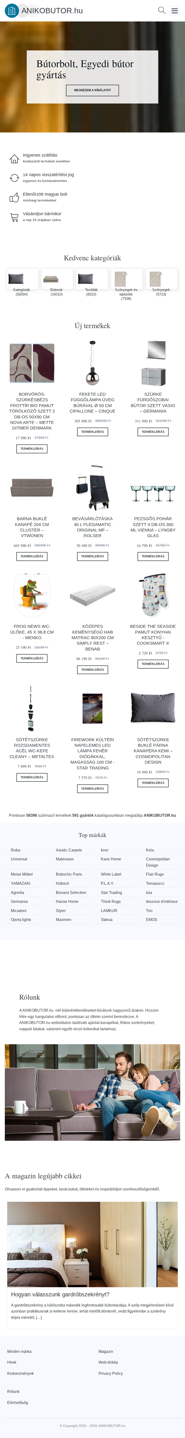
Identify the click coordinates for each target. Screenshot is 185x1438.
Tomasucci (155, 883)
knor (104, 850)
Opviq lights (21, 920)
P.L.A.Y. (107, 883)
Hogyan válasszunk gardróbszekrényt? (60, 1294)
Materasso (65, 859)
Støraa (106, 920)
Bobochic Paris (69, 874)
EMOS (151, 920)
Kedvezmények (20, 1373)
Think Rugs (111, 901)
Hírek (11, 1362)
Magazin (106, 1351)
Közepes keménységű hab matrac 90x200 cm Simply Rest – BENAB (93, 637)
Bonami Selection (71, 893)
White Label (111, 874)
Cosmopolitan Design (158, 862)
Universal (19, 859)
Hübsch (62, 883)
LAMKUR (109, 911)
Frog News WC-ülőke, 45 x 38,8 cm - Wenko (32, 632)
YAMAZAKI (20, 883)
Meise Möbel (22, 874)
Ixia (149, 893)
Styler (61, 911)
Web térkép (108, 1362)
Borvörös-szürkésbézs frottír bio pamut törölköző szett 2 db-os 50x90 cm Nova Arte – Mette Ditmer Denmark (32, 411)
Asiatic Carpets (69, 850)
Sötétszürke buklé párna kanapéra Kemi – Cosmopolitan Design (153, 751)
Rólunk (13, 1392)
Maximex (63, 920)
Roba (15, 850)
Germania (19, 901)
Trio (149, 911)
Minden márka (19, 1351)
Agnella (17, 893)
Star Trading (111, 893)
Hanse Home (67, 901)
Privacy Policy (111, 1373)
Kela (150, 850)
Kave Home (111, 859)
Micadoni (18, 911)
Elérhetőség (17, 1403)
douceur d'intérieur (162, 901)
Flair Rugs (155, 874)
